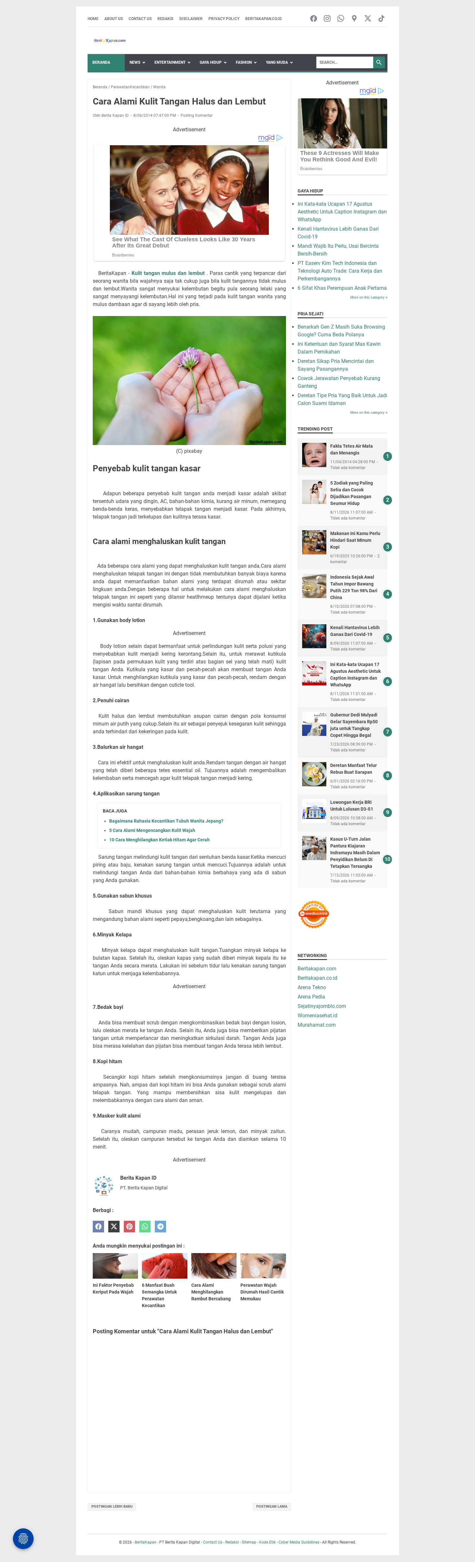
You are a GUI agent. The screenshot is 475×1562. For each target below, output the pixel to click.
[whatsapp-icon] (341, 19)
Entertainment (169, 62)
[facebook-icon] (314, 19)
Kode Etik (267, 1542)
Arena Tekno (312, 987)
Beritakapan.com (317, 969)
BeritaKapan (145, 1542)
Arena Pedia (311, 997)
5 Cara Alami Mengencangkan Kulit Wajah (152, 830)
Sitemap (249, 1542)
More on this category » (368, 297)
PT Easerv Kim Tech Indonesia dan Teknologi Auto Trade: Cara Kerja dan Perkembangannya (340, 271)
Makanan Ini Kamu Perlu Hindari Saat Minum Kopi (355, 540)
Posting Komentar (197, 115)
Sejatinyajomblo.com (322, 1006)
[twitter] (114, 1227)
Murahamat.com (317, 1025)
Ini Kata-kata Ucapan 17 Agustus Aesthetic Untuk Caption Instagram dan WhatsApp (342, 212)
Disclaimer (191, 18)
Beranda (101, 62)
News (135, 62)
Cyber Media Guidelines (299, 1542)
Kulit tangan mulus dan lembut (168, 273)
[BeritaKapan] (107, 41)
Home (93, 18)
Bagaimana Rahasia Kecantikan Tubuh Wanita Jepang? (166, 821)
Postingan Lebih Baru (111, 1506)
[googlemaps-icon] (354, 19)
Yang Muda (277, 62)
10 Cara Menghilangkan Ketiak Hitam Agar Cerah (159, 839)
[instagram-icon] (327, 19)
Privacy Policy (223, 18)
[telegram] (160, 1227)
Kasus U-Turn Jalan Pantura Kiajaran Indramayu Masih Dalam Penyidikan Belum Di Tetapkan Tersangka (355, 852)
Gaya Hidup (211, 62)
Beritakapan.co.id (263, 18)
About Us (113, 18)
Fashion (244, 62)
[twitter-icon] (368, 19)
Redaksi (165, 18)
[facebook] (98, 1227)
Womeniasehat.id (317, 1015)
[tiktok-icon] (381, 19)
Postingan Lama (271, 1506)
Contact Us (140, 18)
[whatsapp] (145, 1227)
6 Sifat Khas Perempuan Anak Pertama (342, 288)
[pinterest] (129, 1227)
